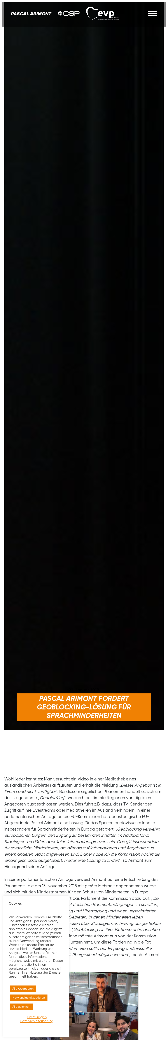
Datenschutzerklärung (36, 1021)
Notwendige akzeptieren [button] (28, 997)
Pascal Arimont (31, 14)
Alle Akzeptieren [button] (22, 988)
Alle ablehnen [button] (21, 1006)
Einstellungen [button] (37, 1017)
